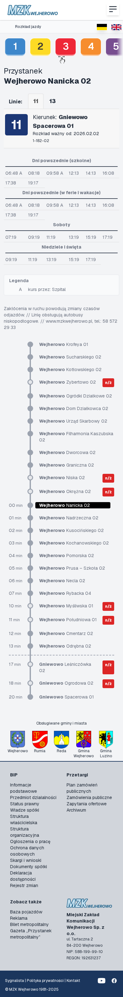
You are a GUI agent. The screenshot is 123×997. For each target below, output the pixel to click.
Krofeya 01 (63, 344)
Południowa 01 (68, 619)
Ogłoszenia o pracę (30, 841)
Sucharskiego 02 (70, 357)
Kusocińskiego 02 (71, 530)
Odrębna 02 (65, 646)
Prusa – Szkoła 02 (72, 568)
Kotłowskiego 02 (70, 369)
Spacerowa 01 (66, 697)
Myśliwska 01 (66, 606)
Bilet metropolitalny (29, 924)
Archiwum (76, 810)
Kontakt (73, 980)
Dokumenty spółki (28, 866)
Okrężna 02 (65, 491)
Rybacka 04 (65, 593)
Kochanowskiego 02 (74, 543)
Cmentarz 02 (66, 633)
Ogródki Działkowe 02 (75, 396)
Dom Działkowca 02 (73, 408)
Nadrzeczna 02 (68, 518)
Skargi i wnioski (25, 860)
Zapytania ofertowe (87, 804)
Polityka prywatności (45, 980)
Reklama (18, 918)
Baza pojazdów (26, 912)
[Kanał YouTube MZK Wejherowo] (101, 980)
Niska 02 (62, 477)
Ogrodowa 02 (66, 683)
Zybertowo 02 (67, 382)
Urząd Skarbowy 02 (73, 421)
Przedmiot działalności (33, 797)
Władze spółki (24, 810)
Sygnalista (14, 980)
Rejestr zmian (24, 885)
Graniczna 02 (66, 465)
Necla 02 (62, 580)
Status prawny (24, 804)
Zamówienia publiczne (89, 797)
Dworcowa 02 (67, 452)
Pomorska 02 (66, 555)
